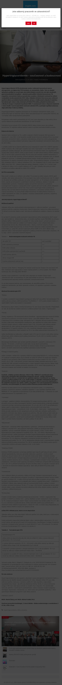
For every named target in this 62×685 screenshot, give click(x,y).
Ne (34, 23)
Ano (28, 23)
